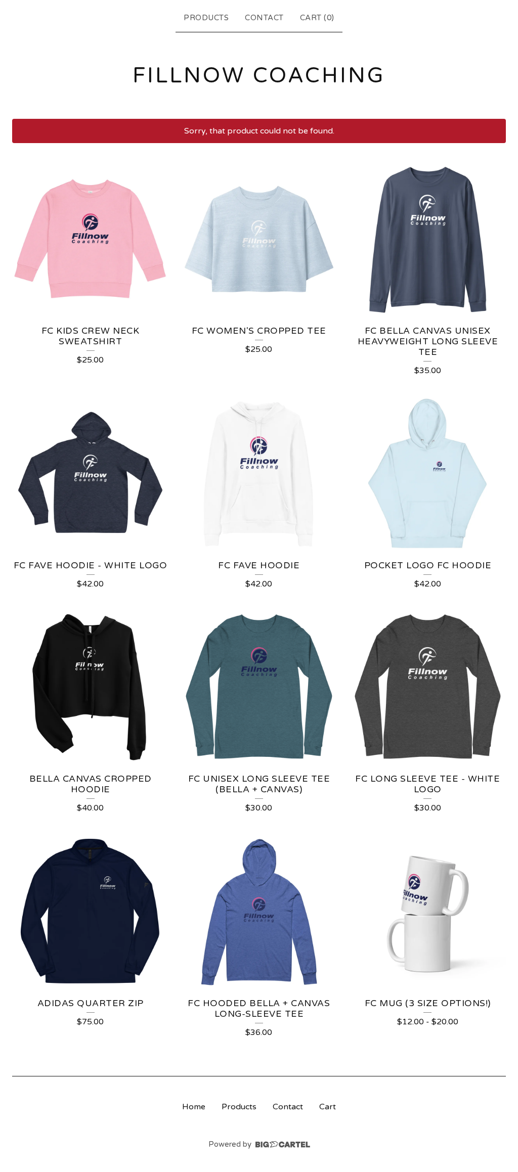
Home (193, 1107)
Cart (327, 1107)
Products (206, 17)
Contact (264, 17)
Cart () (317, 17)
